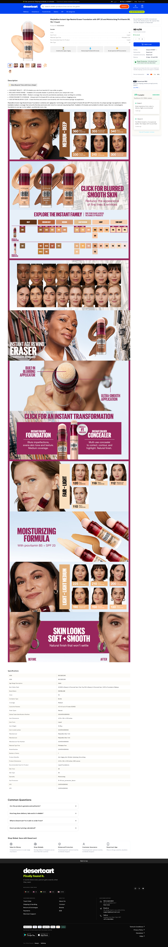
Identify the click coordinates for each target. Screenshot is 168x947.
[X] (139, 888)
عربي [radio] (115, 1)
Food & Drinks (46, 12)
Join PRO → (136, 87)
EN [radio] (112, 1)
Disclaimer (140, 933)
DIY (62, 12)
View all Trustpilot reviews (146, 132)
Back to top (84, 861)
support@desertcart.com (111, 912)
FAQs (142, 936)
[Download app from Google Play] (29, 935)
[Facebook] (143, 888)
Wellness (26, 12)
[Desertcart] (30, 6)
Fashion (56, 12)
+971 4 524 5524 (108, 919)
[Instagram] (135, 888)
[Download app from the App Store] (43, 935)
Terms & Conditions (137, 927)
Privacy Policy (139, 930)
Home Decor (35, 12)
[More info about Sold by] (156, 50)
